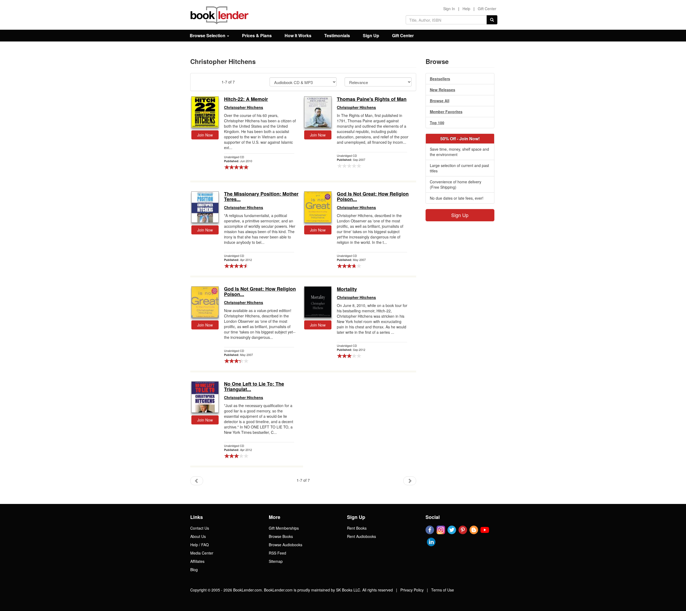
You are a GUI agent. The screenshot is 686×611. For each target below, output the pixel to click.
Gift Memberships (284, 528)
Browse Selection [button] (208, 35)
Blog (194, 569)
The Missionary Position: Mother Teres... (261, 196)
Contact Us (199, 528)
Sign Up (371, 35)
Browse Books (281, 536)
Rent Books (357, 528)
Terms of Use (442, 590)
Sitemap (276, 561)
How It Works (298, 35)
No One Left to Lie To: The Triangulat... (254, 386)
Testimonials (337, 35)
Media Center (201, 553)
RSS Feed (277, 553)
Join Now (205, 135)
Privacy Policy (412, 590)
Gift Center (487, 8)
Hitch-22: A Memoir (246, 99)
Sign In (449, 8)
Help (466, 8)
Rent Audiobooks (361, 536)
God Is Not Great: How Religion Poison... (373, 196)
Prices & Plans (257, 35)
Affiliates (197, 561)
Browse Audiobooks (285, 544)
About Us (198, 536)
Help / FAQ (199, 544)
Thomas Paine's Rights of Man (372, 99)
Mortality (347, 289)
